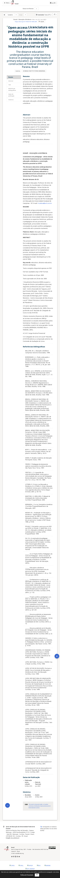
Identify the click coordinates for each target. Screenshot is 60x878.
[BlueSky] (11, 857)
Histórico (11, 99)
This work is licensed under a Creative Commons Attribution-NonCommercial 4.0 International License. (39, 806)
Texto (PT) (43, 15)
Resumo (10, 77)
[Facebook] (17, 857)
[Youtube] (19, 857)
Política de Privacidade (26, 875)
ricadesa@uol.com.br (45, 203)
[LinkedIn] (15, 857)
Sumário (10, 15)
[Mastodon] (13, 857)
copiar (41, 21)
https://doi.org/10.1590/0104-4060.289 (26, 21)
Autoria (18, 71)
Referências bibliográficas (12, 89)
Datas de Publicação (11, 95)
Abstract (10, 81)
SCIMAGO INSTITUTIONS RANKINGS (34, 71)
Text (9, 84)
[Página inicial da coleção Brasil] (6, 851)
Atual (20, 15)
